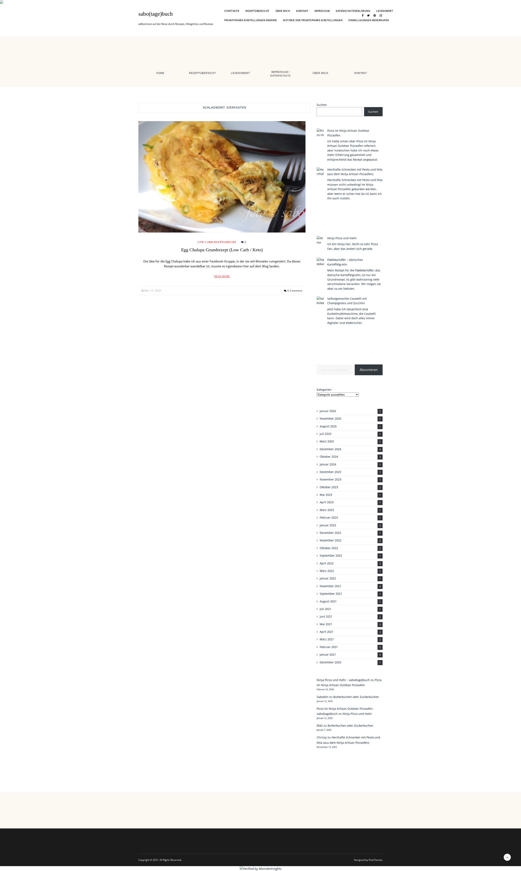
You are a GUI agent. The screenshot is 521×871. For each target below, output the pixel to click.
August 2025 (328, 426)
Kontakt (302, 11)
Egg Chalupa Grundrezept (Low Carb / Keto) (222, 249)
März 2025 (327, 441)
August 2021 (328, 601)
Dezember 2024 (330, 449)
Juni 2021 (326, 616)
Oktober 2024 (329, 457)
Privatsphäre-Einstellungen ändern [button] (250, 20)
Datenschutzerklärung (353, 11)
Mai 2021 (326, 624)
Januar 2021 (328, 654)
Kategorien (324, 390)
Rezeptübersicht (257, 11)
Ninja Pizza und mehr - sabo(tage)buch (343, 680)
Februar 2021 (329, 647)
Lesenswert (384, 11)
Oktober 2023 (329, 487)
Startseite (231, 11)
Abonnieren (369, 369)
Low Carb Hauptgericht (217, 242)
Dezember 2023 (330, 472)
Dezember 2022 (330, 533)
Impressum (322, 11)
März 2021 (327, 639)
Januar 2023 (328, 525)
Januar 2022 (328, 578)
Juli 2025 (325, 434)
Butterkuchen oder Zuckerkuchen (356, 697)
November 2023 (330, 479)
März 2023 (327, 510)
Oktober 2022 (329, 548)
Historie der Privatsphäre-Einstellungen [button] (313, 20)
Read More (222, 276)
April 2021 (327, 632)
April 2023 (327, 502)
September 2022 (331, 555)
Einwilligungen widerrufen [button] (368, 20)
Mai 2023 (326, 495)
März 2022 (327, 571)
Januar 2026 (328, 411)
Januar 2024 (328, 464)
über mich (283, 11)
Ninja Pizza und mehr (342, 238)
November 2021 (330, 586)
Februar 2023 (329, 517)
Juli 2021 (325, 609)
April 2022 (327, 563)
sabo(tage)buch (155, 14)
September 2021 (331, 594)
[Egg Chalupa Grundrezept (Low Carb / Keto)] (221, 177)
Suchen (322, 105)
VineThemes (376, 860)
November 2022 (330, 540)
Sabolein (322, 697)
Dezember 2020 (330, 662)
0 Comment (294, 290)
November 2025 (330, 418)
